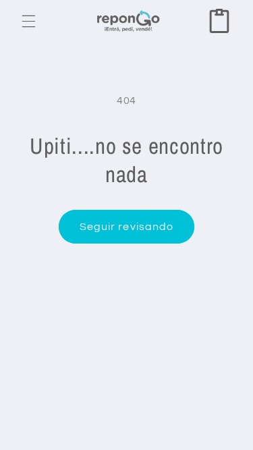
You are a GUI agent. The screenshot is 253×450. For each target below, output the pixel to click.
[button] (28, 20)
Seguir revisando (126, 226)
